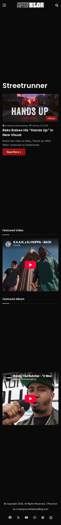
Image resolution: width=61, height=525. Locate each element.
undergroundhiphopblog (16, 125)
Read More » (14, 151)
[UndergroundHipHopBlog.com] (30, 5)
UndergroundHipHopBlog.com (32, 509)
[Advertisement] (30, 43)
